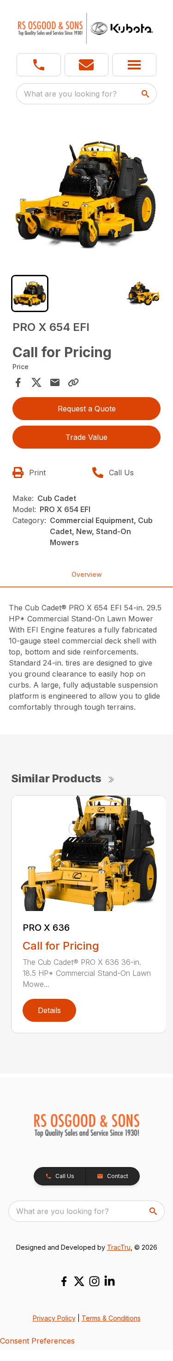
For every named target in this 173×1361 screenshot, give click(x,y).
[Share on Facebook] (18, 382)
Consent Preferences (37, 1340)
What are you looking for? (70, 93)
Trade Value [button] (86, 437)
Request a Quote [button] (87, 408)
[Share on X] (36, 382)
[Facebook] (64, 1281)
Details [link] (49, 1010)
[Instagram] (94, 1281)
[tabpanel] (86, 194)
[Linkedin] (109, 1281)
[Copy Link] (73, 382)
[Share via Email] (54, 382)
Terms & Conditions (111, 1318)
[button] (39, 64)
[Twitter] (79, 1281)
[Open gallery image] (86, 193)
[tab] (29, 293)
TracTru (119, 1247)
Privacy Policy (54, 1318)
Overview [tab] (87, 574)
